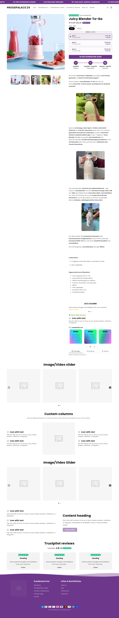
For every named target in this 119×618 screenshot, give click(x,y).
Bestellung (37, 585)
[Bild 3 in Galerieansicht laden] (35, 79)
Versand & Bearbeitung (41, 591)
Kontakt (36, 596)
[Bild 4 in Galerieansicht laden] (46, 79)
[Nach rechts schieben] (63, 80)
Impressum (64, 594)
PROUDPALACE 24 (57, 609)
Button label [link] (70, 530)
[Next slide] (94, 347)
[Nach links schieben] (8, 80)
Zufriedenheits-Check (41, 588)
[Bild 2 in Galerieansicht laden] (25, 79)
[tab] (89, 311)
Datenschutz (65, 591)
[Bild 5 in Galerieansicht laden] (56, 79)
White (79, 28)
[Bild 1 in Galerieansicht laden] (15, 79)
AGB (62, 588)
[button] (108, 7)
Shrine (69, 609)
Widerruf (64, 585)
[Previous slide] (86, 347)
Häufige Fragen (39, 594)
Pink (72, 28)
